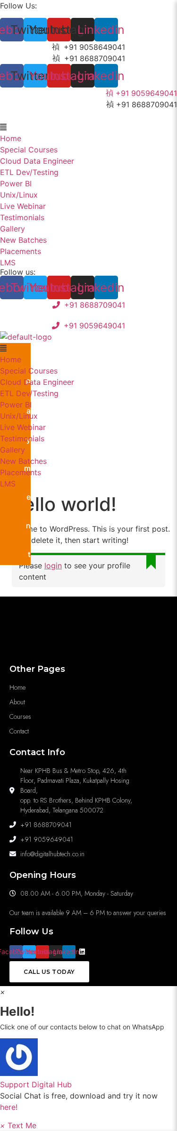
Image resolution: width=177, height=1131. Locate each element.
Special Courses (29, 149)
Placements (20, 251)
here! (8, 1107)
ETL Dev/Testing (29, 172)
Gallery (12, 228)
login (53, 565)
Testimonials (22, 217)
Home (10, 138)
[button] (88, 127)
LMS (8, 262)
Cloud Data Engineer (37, 161)
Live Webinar (23, 206)
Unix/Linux (19, 194)
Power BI (16, 183)
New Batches (23, 240)
